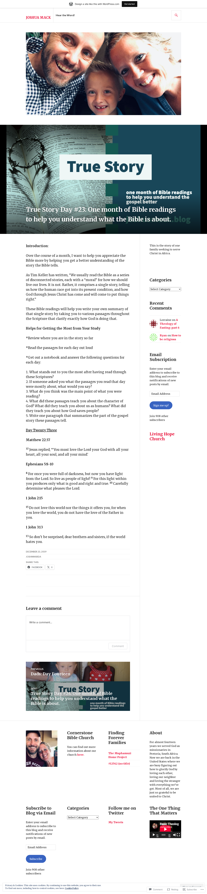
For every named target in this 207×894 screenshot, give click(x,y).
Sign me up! (161, 405)
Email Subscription (163, 357)
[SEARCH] (176, 15)
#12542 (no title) (119, 763)
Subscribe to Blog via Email (40, 811)
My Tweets (115, 822)
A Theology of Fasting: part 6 (169, 323)
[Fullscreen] (178, 834)
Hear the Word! (65, 15)
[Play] (153, 834)
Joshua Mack (38, 18)
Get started (129, 4)
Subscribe (36, 859)
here (80, 754)
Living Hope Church (162, 436)
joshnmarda (33, 556)
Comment (118, 646)
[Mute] (174, 834)
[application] (165, 829)
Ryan (163, 335)
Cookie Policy (72, 888)
